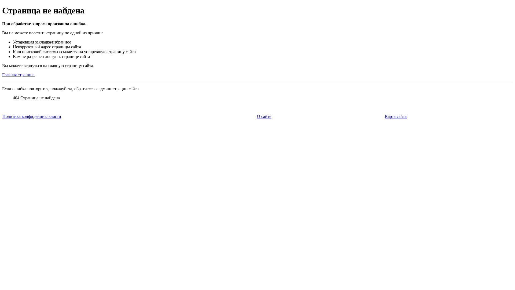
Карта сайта (396, 116)
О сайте (264, 116)
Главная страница (18, 75)
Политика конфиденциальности (31, 116)
